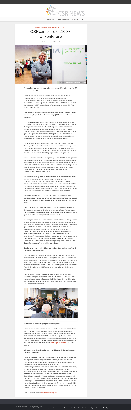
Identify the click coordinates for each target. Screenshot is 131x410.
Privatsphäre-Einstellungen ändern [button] (73, 408)
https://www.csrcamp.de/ (48, 392)
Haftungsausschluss (50, 408)
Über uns (35, 408)
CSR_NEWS (52, 28)
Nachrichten (51, 19)
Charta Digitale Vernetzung (58, 343)
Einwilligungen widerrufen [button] (109, 408)
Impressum (41, 408)
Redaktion (57, 41)
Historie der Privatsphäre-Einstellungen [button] (92, 408)
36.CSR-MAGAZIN (41, 28)
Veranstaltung (62, 28)
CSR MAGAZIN (63, 19)
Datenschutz (59, 408)
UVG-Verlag (75, 19)
